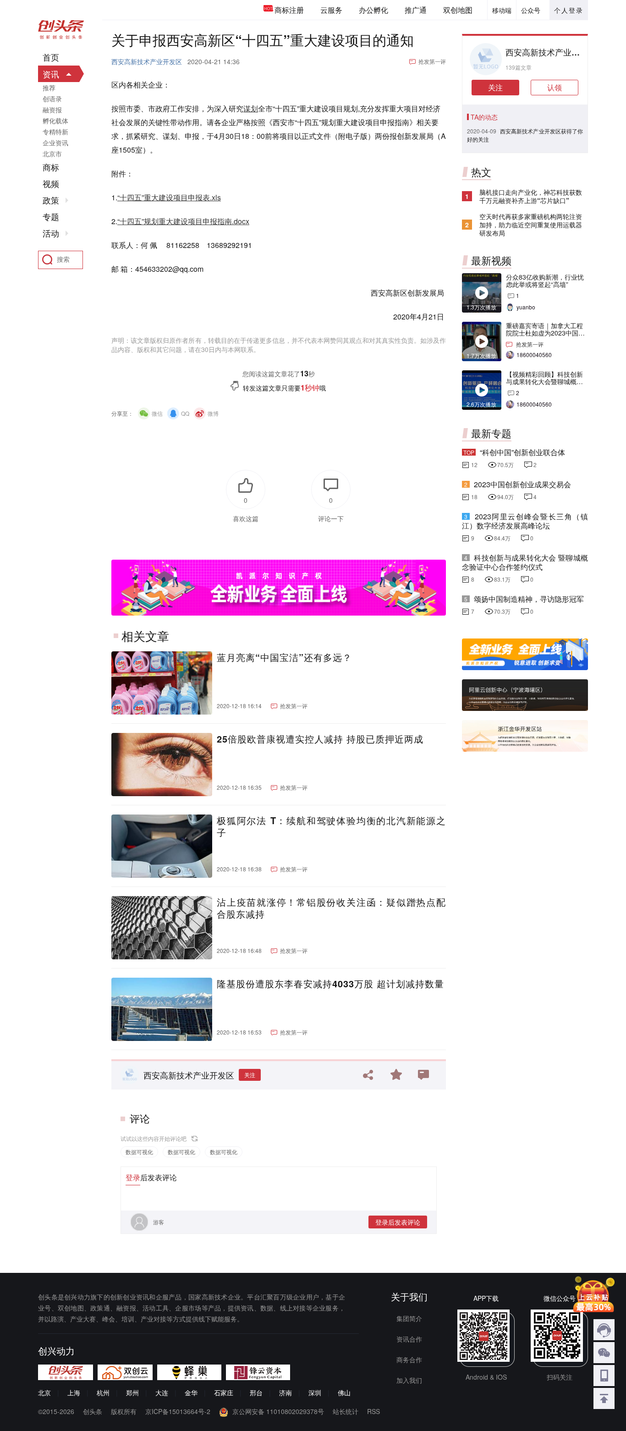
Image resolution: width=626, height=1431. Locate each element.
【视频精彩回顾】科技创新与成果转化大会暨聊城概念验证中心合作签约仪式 (544, 381)
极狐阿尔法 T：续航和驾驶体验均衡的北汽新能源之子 (331, 826)
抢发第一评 (432, 61)
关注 (249, 1075)
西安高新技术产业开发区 (146, 61)
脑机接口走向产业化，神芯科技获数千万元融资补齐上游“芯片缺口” (530, 196)
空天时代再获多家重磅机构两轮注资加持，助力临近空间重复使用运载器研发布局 (530, 224)
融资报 (52, 109)
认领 (554, 87)
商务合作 (409, 1359)
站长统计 (345, 1411)
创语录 (52, 98)
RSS (373, 1411)
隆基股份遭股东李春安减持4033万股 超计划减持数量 (330, 984)
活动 (51, 233)
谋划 (250, 108)
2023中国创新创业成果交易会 (522, 484)
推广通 (416, 10)
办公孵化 (373, 10)
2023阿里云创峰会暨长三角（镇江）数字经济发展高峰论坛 (525, 521)
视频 (51, 184)
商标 (51, 167)
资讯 (51, 74)
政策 (51, 200)
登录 (133, 1177)
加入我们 (409, 1380)
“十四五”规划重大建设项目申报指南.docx (183, 221)
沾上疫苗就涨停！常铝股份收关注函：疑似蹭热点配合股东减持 (331, 908)
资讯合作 (409, 1338)
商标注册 (289, 10)
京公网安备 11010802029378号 (278, 1411)
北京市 (52, 153)
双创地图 (457, 10)
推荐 (49, 87)
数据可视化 (139, 1152)
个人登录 (568, 10)
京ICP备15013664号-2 (177, 1411)
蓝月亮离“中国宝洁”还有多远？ (284, 657)
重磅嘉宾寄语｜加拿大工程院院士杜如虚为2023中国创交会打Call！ (545, 333)
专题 (51, 217)
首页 (51, 57)
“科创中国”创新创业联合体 (522, 452)
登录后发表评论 (397, 1222)
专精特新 (55, 131)
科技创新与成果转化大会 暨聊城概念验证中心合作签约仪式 (525, 562)
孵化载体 (55, 120)
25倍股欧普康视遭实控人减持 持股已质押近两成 (320, 739)
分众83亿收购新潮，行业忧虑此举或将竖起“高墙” (545, 280)
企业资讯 (55, 142)
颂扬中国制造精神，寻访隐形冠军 (529, 599)
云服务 (331, 10)
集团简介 (409, 1318)
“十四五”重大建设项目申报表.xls (169, 197)
